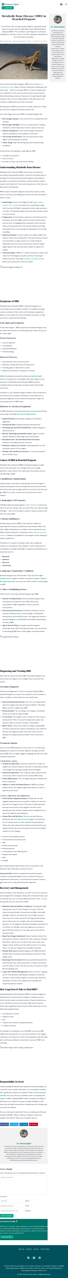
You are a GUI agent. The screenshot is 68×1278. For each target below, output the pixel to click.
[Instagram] (34, 1258)
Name (27, 1201)
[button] (61, 4)
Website (28, 1211)
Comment (4, 1196)
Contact (36, 1249)
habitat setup (15, 613)
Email (27, 1206)
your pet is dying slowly (26, 414)
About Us (21, 1249)
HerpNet (29, 1249)
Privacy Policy (45, 1249)
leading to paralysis (31, 259)
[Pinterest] (39, 1258)
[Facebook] (28, 1258)
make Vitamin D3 (31, 505)
